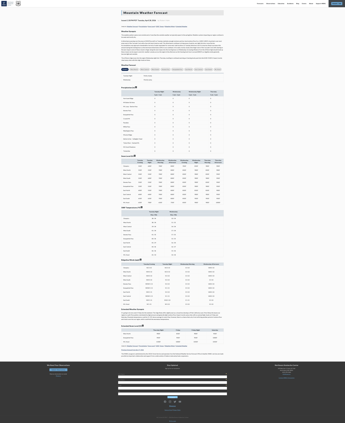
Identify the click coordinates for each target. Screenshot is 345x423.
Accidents (290, 3)
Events (304, 3)
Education (281, 3)
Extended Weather (181, 26)
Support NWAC (321, 3)
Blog (297, 3)
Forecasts (260, 3)
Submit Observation (58, 370)
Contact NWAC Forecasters (287, 378)
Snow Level (151, 26)
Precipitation (143, 26)
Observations (270, 3)
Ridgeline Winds (170, 26)
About (311, 3)
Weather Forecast (132, 26)
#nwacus (58, 376)
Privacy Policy (177, 410)
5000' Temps (160, 26)
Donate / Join (336, 3)
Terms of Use (168, 410)
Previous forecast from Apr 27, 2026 (132, 350)
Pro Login (173, 421)
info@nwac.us (286, 374)
